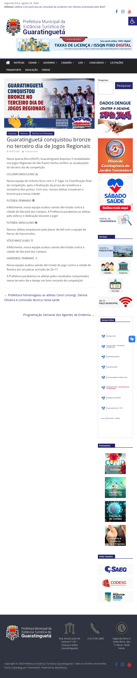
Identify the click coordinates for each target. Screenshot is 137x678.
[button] (132, 21)
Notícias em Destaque (42, 133)
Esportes (12, 133)
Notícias (19, 62)
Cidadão (66, 62)
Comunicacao (31, 151)
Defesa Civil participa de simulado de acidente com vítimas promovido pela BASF (60, 6)
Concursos (96, 62)
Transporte (13, 69)
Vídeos (46, 69)
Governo (49, 62)
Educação (31, 69)
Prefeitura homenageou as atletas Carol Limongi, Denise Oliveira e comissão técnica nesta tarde (45, 297)
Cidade (32, 62)
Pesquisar (103, 80)
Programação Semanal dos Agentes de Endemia (59, 315)
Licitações (116, 62)
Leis (80, 62)
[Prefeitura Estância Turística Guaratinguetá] (8, 62)
